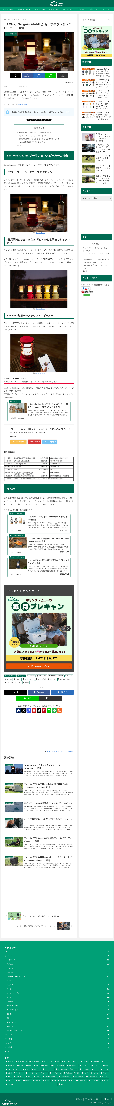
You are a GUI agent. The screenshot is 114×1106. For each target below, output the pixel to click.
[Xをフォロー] (23, 710)
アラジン (69, 676)
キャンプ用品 (42, 679)
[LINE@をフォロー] (49, 710)
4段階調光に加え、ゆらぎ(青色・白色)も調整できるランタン (39, 139)
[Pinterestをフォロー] (44, 710)
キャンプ (18, 679)
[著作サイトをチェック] (18, 710)
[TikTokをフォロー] (39, 710)
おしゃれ (9, 679)
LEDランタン (43, 676)
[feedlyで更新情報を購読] (54, 710)
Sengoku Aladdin (23, 104)
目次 (36, 128)
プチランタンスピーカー (13, 682)
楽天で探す (34, 442)
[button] (62, 75)
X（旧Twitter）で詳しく (39, 666)
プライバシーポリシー (92, 1099)
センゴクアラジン (65, 679)
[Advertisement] (39, 731)
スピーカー (53, 679)
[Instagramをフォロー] (28, 710)
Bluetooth (32, 676)
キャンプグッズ (11, 676)
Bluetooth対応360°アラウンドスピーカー (32, 142)
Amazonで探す (18, 442)
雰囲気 (27, 682)
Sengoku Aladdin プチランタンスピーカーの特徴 (34, 132)
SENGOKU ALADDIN (56, 676)
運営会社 (79, 1099)
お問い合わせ (107, 1099)
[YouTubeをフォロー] (34, 710)
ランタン (22, 676)
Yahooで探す (49, 442)
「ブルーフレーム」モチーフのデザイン (32, 136)
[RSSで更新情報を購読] (59, 710)
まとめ (19, 145)
